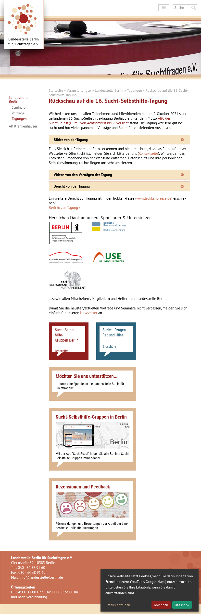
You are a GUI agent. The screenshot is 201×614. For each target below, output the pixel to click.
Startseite (56, 90)
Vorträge (18, 113)
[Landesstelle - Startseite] (23, 24)
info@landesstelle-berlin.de (41, 577)
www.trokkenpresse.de (153, 198)
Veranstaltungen (79, 90)
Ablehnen (161, 605)
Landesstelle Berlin (18, 99)
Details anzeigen (117, 605)
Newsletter (88, 312)
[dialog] (149, 590)
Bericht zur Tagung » (65, 207)
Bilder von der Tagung (71, 139)
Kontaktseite (148, 153)
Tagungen (19, 119)
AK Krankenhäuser (23, 126)
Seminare (18, 107)
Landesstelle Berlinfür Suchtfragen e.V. (23, 41)
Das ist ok (182, 605)
